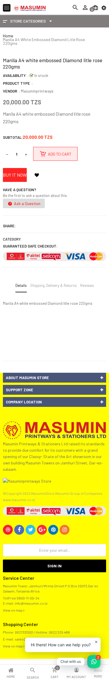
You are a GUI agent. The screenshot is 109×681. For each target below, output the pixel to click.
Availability (14, 75)
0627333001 (24, 632)
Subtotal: (13, 137)
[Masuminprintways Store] (54, 429)
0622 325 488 (59, 632)
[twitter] (30, 530)
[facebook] (19, 530)
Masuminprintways (37, 90)
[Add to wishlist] (37, 175)
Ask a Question (26, 203)
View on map (13, 610)
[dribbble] (8, 530)
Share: (9, 226)
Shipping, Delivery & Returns (53, 285)
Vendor (10, 91)
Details (21, 285)
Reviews (87, 285)
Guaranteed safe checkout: (30, 246)
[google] (42, 530)
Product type (16, 83)
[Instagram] (64, 530)
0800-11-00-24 (28, 598)
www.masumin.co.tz (19, 500)
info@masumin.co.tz (31, 603)
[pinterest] (53, 530)
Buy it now (15, 175)
